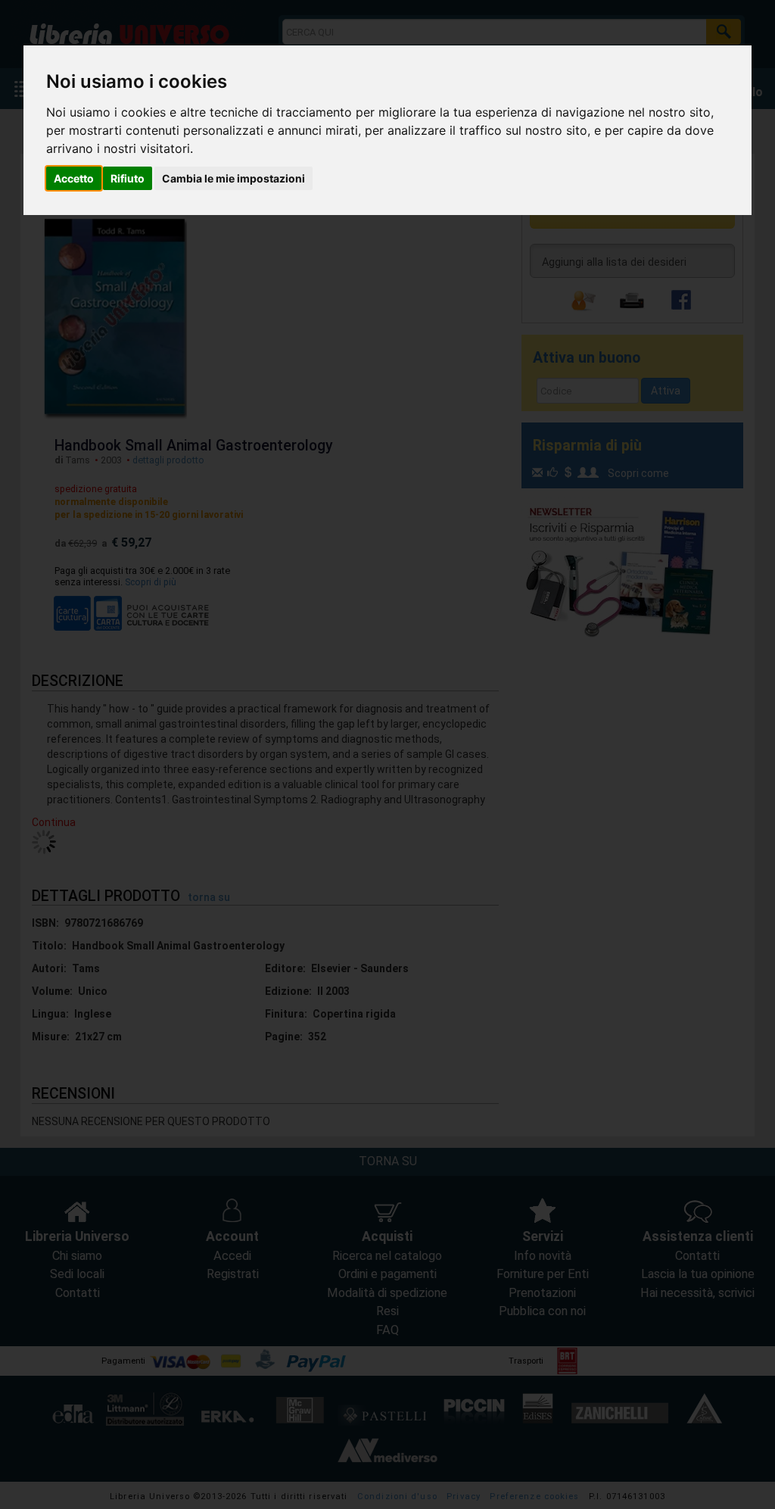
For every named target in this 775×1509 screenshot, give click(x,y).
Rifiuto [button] (127, 178)
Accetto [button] (74, 178)
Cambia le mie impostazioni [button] (233, 178)
